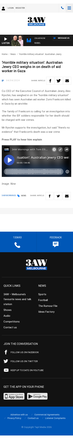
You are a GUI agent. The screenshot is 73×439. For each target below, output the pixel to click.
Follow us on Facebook (25, 352)
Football (43, 300)
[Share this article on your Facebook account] (50, 81)
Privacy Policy (14, 418)
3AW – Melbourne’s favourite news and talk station (17, 299)
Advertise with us (19, 414)
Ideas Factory (46, 311)
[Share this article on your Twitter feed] (59, 81)
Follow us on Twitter (24, 361)
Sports (42, 294)
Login (11, 8)
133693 (62, 8)
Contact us (10, 327)
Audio (7, 315)
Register (20, 8)
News (13, 54)
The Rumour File (47, 306)
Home (4, 54)
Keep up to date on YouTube (27, 370)
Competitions (12, 321)
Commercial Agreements (47, 414)
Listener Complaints (55, 418)
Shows (8, 310)
